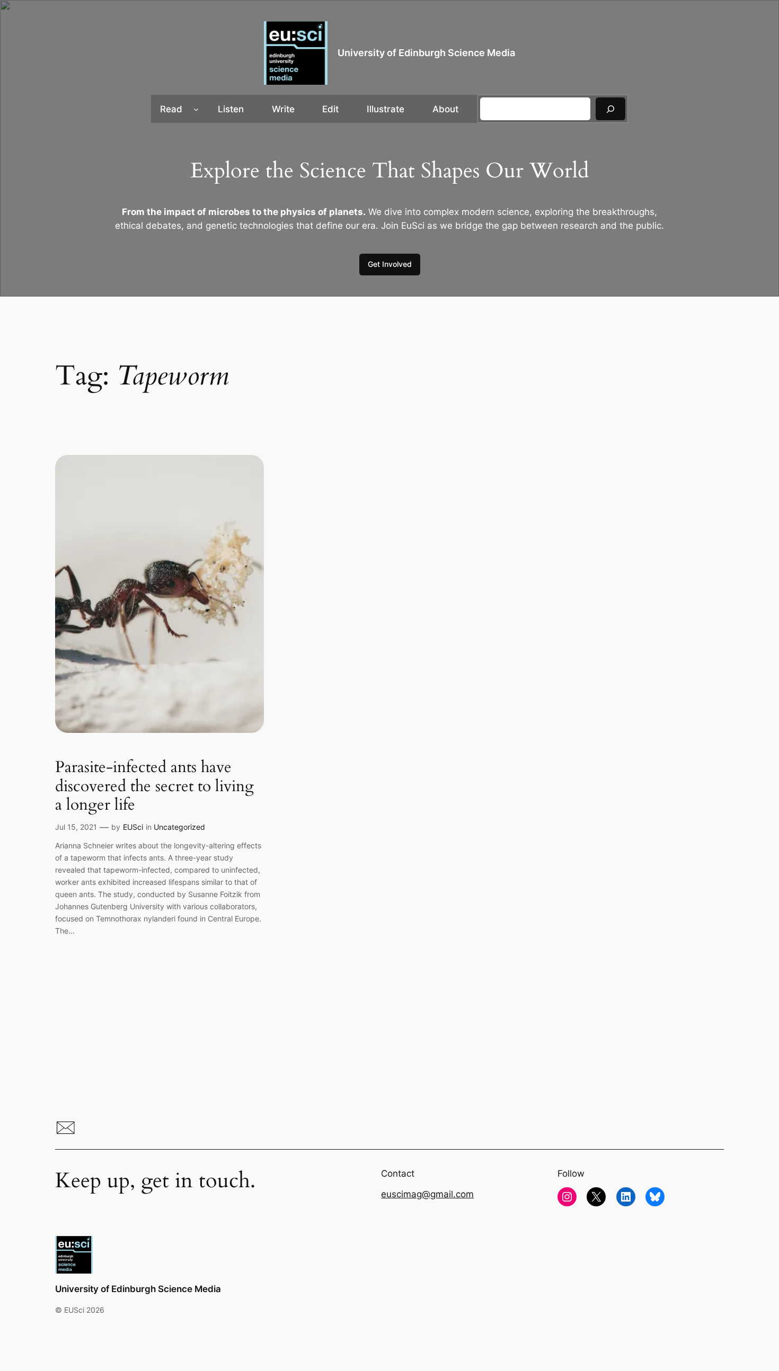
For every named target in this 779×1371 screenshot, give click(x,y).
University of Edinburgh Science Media (426, 52)
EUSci (133, 826)
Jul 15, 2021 (76, 826)
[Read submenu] (196, 109)
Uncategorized (179, 826)
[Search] (610, 108)
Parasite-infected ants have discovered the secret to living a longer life (154, 786)
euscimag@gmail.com (427, 1194)
